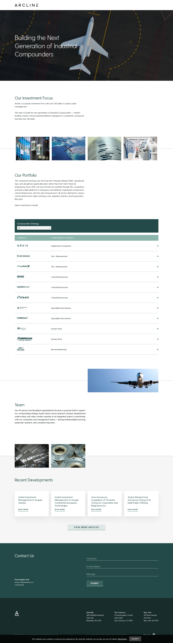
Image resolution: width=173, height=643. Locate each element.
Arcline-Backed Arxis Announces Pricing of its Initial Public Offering (139, 500)
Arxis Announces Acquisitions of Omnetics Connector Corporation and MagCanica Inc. (104, 501)
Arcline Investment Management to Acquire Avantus (30, 500)
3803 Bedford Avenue (95, 615)
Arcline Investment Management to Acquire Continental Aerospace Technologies (67, 501)
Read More (23, 509)
